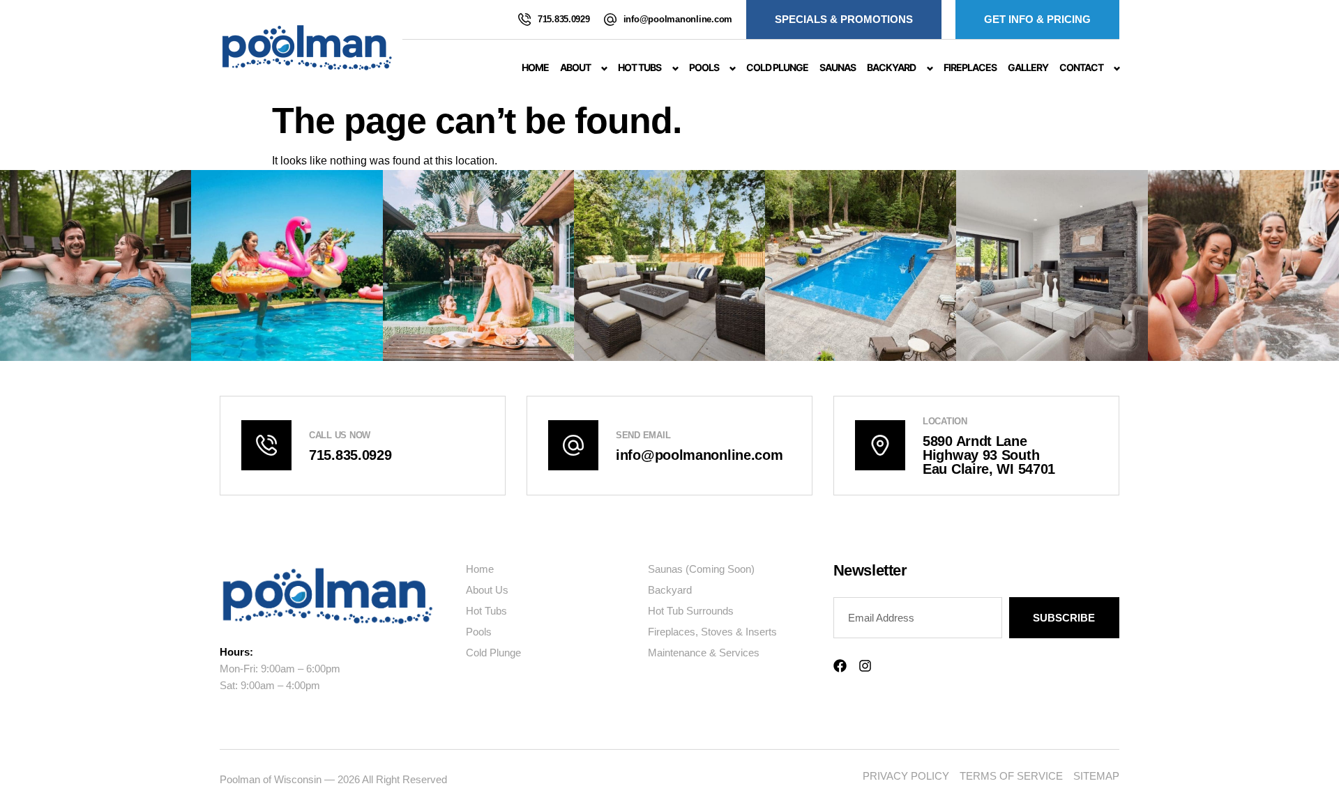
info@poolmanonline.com (677, 19)
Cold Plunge (777, 67)
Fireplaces (970, 67)
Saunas (837, 67)
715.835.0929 (564, 19)
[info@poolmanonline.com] (610, 19)
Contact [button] (1081, 67)
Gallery (1028, 67)
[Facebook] (840, 665)
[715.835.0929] (524, 19)
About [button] (575, 67)
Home (535, 67)
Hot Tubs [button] (639, 67)
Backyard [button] (891, 67)
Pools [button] (704, 67)
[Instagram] (865, 665)
